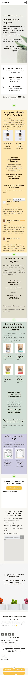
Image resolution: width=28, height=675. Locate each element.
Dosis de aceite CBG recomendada (10, 644)
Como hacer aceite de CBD (8, 642)
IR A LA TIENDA (14, 488)
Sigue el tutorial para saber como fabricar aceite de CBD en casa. (14, 411)
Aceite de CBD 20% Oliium (13, 238)
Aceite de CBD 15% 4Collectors (14, 201)
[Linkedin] (13, 634)
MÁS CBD (20, 673)
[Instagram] (2, 634)
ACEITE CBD (8, 669)
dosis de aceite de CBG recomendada (15, 297)
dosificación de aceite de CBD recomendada (15, 176)
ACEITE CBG (19, 669)
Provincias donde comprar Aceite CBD (10, 640)
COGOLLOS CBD (9, 673)
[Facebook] (9, 634)
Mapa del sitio (4, 659)
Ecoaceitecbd (6, 2)
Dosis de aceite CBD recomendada (10, 646)
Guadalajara (12, 523)
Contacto (3, 656)
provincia (16, 520)
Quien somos (4, 657)
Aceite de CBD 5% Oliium (13, 220)
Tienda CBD (4, 654)
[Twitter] (6, 634)
